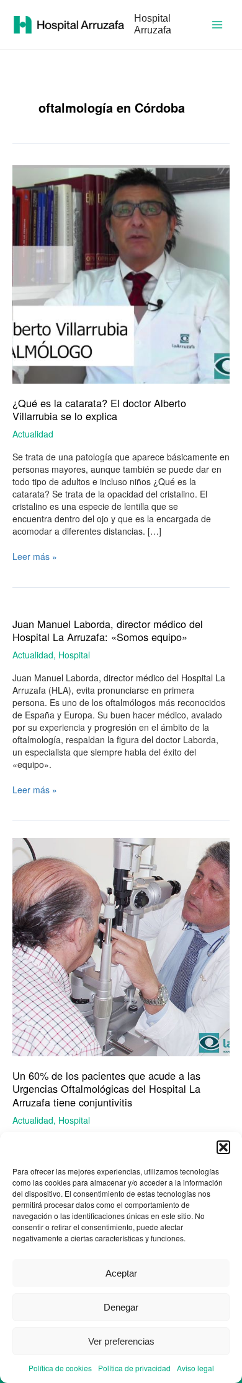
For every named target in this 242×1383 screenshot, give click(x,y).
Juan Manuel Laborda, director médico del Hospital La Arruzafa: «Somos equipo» (107, 630)
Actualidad (32, 434)
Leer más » (34, 556)
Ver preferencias (121, 1341)
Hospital (74, 654)
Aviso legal (195, 1368)
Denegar (121, 1307)
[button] (223, 1147)
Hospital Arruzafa (152, 24)
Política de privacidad (134, 1368)
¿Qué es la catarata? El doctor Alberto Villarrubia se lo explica (99, 409)
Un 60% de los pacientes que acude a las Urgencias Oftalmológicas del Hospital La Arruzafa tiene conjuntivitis (106, 1088)
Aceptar (121, 1273)
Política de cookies (60, 1368)
